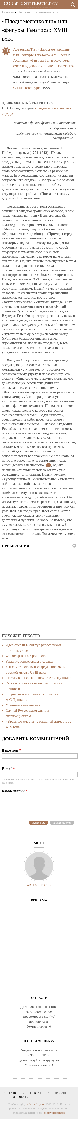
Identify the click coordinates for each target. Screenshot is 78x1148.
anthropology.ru (35, 1104)
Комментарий (14, 791)
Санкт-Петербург (26, 88)
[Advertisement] (39, 591)
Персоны (15, 10)
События (15, 3)
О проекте (49, 10)
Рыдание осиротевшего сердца (29, 661)
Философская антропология (27, 656)
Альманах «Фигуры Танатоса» (36, 60)
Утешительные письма (23, 705)
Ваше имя (11, 750)
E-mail (8, 769)
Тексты (40, 3)
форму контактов (54, 1112)
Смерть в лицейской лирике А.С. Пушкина (38, 678)
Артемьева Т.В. (25, 49)
